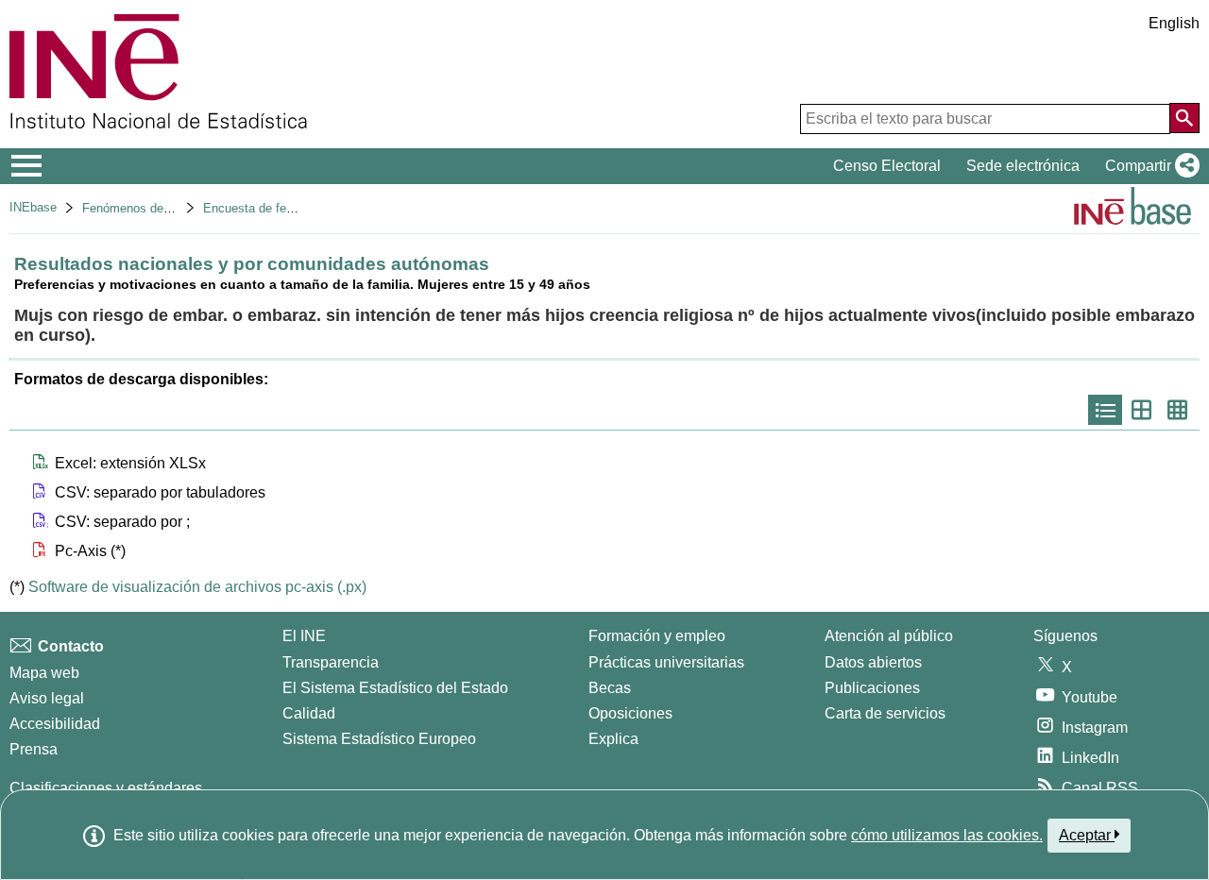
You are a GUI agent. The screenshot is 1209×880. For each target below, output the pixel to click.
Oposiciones (630, 713)
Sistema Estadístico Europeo (379, 739)
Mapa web (44, 673)
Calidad (308, 713)
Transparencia (330, 662)
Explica (613, 739)
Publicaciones (872, 688)
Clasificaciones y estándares (105, 788)
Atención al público (889, 636)
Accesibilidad (54, 724)
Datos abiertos (873, 662)
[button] (1149, 166)
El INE (304, 636)
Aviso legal (46, 698)
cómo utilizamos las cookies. (947, 835)
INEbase (33, 207)
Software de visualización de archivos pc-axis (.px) (197, 587)
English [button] (1174, 23)
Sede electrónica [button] (1023, 166)
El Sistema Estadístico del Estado (395, 688)
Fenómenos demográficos (153, 208)
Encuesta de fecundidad (269, 208)
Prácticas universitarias (666, 662)
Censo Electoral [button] (887, 166)
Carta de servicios (885, 713)
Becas (609, 688)
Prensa (33, 749)
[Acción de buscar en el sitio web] (1184, 118)
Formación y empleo (656, 636)
